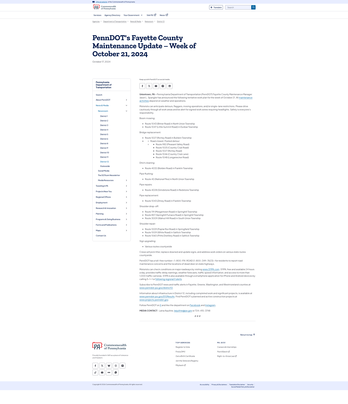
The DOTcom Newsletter (109, 175)
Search (99, 94)
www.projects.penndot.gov (153, 299)
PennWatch (222, 351)
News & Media (102, 105)
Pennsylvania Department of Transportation (104, 85)
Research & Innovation (106, 208)
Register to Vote (183, 347)
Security (250, 384)
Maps (98, 230)
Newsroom (103, 111)
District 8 (104, 143)
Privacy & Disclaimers (219, 384)
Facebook (195, 305)
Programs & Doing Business (108, 219)
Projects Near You (104, 191)
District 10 (104, 152)
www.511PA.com (211, 269)
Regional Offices (103, 197)
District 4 (104, 129)
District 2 (104, 120)
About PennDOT (103, 100)
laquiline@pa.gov (183, 310)
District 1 (104, 116)
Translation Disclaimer (237, 384)
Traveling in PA (102, 186)
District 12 (104, 161)
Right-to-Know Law (225, 356)
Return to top (246, 335)
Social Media (103, 170)
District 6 (104, 139)
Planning (99, 214)
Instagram (210, 305)
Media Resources (106, 180)
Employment (102, 202)
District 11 (104, 157)
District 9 (104, 148)
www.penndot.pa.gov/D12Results (157, 296)
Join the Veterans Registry (187, 361)
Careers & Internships (226, 347)
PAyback (180, 365)
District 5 (104, 134)
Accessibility (204, 384)
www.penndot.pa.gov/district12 (156, 287)
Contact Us (101, 235)
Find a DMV (180, 351)
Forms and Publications (106, 225)
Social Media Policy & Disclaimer (242, 387)
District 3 (104, 125)
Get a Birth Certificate (185, 356)
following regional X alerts (168, 279)
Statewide (105, 166)
